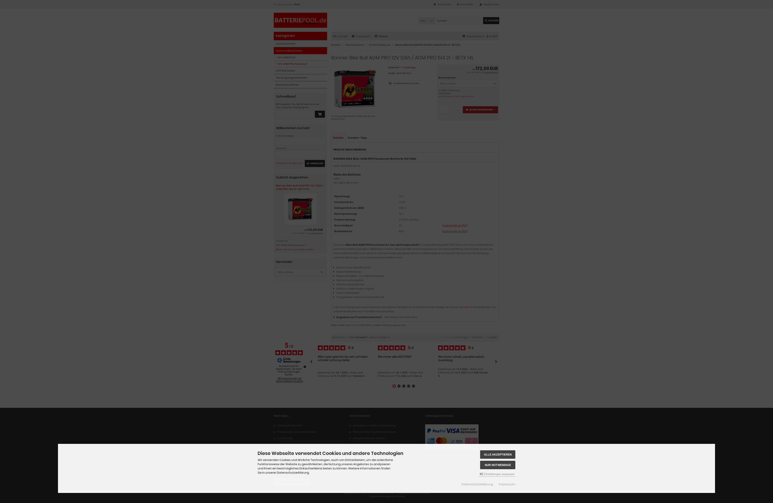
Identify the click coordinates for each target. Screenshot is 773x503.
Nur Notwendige (498, 465)
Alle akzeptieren (498, 454)
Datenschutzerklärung (477, 484)
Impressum (507, 484)
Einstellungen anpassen (499, 474)
